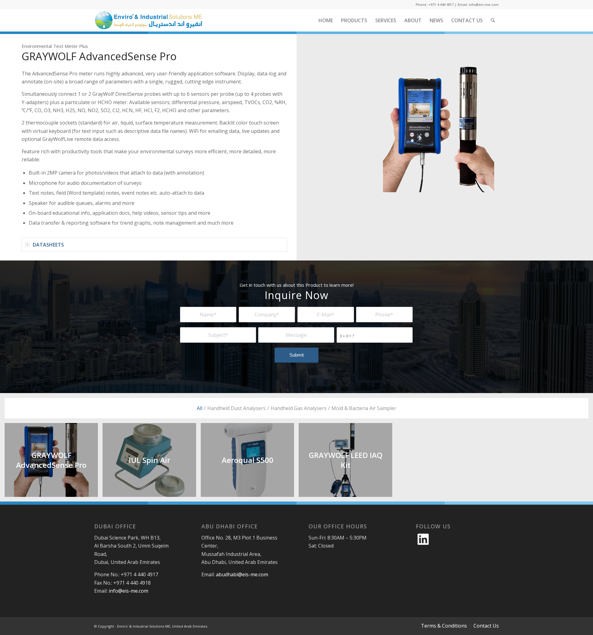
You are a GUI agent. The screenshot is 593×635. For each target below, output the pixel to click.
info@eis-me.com (128, 590)
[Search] (493, 20)
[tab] (154, 245)
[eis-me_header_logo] (148, 20)
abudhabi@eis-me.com (242, 574)
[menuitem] (325, 20)
